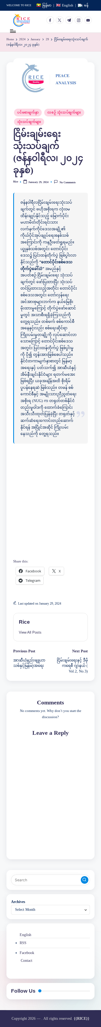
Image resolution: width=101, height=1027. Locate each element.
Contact (26, 961)
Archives (18, 902)
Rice (24, 622)
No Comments (67, 182)
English (25, 935)
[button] (30, 632)
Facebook (27, 953)
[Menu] (12, 31)
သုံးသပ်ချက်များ (29, 122)
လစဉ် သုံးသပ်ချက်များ (64, 112)
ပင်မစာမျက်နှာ (28, 112)
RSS (23, 943)
